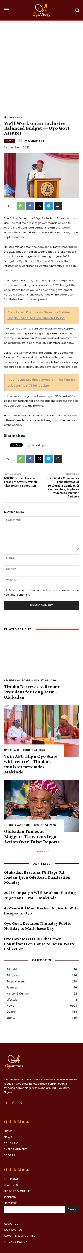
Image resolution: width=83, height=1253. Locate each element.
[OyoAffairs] (21, 141)
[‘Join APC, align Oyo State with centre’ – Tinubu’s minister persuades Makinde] (41, 731)
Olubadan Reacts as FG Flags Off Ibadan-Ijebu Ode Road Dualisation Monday (37, 877)
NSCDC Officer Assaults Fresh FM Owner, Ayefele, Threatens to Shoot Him (21, 482)
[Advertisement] (41, 64)
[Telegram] (49, 206)
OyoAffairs (36, 140)
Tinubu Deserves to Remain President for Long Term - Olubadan (32, 692)
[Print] (58, 206)
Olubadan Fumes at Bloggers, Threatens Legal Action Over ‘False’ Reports (32, 836)
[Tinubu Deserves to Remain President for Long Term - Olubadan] (41, 661)
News (18, 117)
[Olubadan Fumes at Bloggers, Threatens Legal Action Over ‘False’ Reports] (41, 806)
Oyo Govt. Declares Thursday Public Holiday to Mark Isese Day (37, 926)
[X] (39, 206)
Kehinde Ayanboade (17, 680)
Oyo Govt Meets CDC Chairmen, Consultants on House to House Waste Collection (39, 944)
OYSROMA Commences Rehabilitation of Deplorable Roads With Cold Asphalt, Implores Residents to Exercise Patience (63, 487)
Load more (40, 851)
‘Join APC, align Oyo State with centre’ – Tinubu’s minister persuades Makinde (30, 764)
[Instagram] (13, 1102)
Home (8, 117)
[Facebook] (30, 206)
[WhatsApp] (21, 206)
